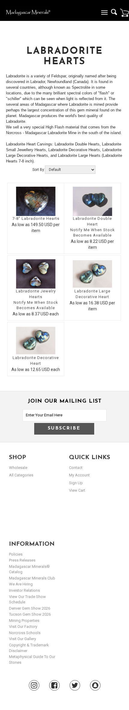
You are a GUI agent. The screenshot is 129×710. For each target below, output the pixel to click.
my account (79, 475)
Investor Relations (24, 590)
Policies (15, 554)
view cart (77, 490)
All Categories (21, 475)
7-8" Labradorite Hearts (35, 218)
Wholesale (18, 467)
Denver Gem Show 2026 (29, 608)
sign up (76, 483)
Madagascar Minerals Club (32, 578)
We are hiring (21, 584)
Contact (75, 467)
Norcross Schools (24, 633)
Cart (124, 12)
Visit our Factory (23, 626)
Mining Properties (24, 620)
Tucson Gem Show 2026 (30, 614)
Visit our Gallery (22, 639)
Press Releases (22, 560)
